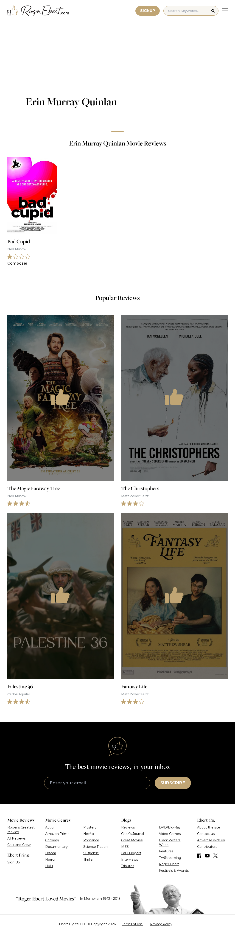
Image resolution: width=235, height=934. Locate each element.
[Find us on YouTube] (207, 855)
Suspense (91, 853)
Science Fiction (95, 847)
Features (166, 851)
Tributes (127, 866)
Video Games (170, 834)
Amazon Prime (57, 834)
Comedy (52, 840)
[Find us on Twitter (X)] (215, 856)
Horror (50, 859)
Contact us (206, 834)
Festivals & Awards (174, 870)
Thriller (88, 859)
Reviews (128, 827)
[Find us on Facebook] (199, 856)
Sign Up (13, 862)
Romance (91, 840)
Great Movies (132, 840)
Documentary (56, 847)
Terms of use (132, 924)
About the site (208, 827)
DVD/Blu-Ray (170, 827)
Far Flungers (131, 853)
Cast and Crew (19, 845)
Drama (50, 853)
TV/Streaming (170, 858)
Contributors (207, 847)
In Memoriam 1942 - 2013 (100, 899)
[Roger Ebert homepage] (38, 11)
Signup (147, 11)
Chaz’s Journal (132, 834)
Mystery (89, 827)
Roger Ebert (169, 864)
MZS (125, 847)
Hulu (49, 866)
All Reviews (16, 838)
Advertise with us (211, 840)
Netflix (88, 834)
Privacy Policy (161, 924)
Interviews (129, 859)
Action (50, 827)
